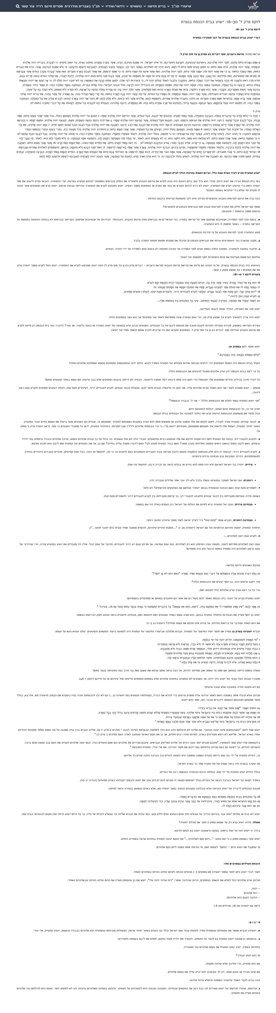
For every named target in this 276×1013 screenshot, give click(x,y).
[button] (18, 6)
